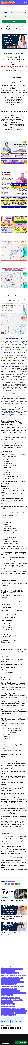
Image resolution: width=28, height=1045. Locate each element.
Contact (21, 1021)
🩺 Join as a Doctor (21, 1042)
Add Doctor (11, 1018)
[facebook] (6, 884)
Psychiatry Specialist (21, 1010)
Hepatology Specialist (19, 993)
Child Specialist (15, 979)
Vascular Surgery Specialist (8, 1015)
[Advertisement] (14, 952)
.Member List (7, 881)
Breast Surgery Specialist (7, 971)
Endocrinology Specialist (7, 986)
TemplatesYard (13, 1043)
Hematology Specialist (6, 993)
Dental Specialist (5, 982)
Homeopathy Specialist (6, 995)
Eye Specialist (19, 986)
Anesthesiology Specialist (15, 968)
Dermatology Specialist (17, 982)
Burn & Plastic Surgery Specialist (9, 973)
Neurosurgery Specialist (7, 1006)
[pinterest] (16, 884)
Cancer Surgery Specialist (18, 975)
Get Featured (14, 1021)
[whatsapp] (18, 884)
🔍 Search (14, 21)
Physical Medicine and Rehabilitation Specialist (12, 1008)
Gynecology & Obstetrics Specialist (10, 990)
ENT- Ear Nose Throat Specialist (9, 984)
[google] (12, 884)
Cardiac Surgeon (5, 977)
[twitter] (9, 884)
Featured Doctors (5, 1021)
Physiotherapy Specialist (7, 1010)
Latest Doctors (19, 1018)
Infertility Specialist (6, 999)
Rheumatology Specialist (7, 1013)
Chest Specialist (5, 979)
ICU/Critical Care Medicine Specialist (10, 997)
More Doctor (4, 1018)
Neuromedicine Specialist (7, 1004)
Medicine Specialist (18, 999)
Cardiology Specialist (17, 977)
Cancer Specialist (5, 975)
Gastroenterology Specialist (8, 988)
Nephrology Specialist (7, 1002)
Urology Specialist (20, 1013)
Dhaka (13, 881)
